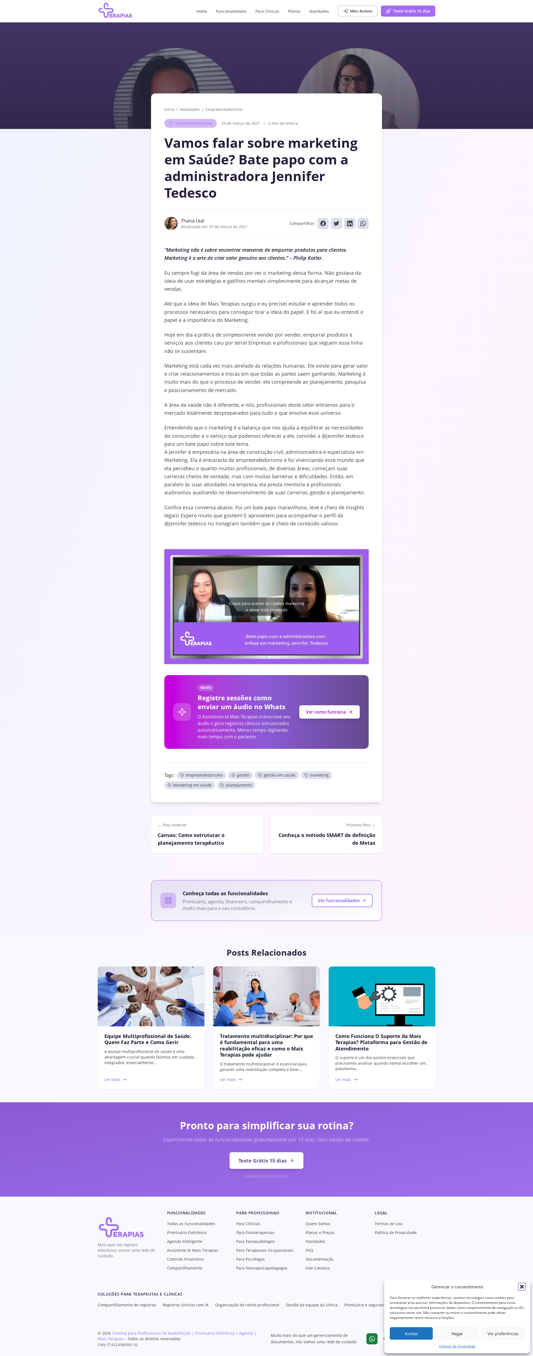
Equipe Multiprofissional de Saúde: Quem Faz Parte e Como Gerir (147, 1039)
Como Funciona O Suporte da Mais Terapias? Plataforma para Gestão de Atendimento (381, 1042)
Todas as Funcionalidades (191, 1223)
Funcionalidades (231, 11)
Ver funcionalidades (339, 900)
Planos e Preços (320, 1232)
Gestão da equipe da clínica (312, 1304)
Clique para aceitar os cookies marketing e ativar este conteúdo (266, 606)
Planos (294, 11)
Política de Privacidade (396, 1232)
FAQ (309, 1250)
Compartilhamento (184, 1268)
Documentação (319, 1259)
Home (201, 11)
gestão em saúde (279, 775)
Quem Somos (318, 1223)
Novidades (319, 11)
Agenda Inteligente (184, 1241)
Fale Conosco (318, 1268)
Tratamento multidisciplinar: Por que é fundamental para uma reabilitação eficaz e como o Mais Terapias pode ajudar (266, 1045)
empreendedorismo (204, 775)
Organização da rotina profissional (247, 1304)
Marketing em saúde (192, 785)
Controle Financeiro (185, 1259)
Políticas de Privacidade (457, 1346)
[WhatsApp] (372, 1338)
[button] (522, 1286)
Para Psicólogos (250, 1259)
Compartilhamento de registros (127, 1304)
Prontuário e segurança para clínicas (378, 1304)
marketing (319, 775)
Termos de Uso (389, 1223)
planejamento (239, 785)
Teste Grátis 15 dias (411, 11)
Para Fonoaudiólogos (255, 1241)
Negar (457, 1333)
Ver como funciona (326, 712)
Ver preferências (503, 1333)
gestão (243, 775)
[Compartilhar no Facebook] (323, 223)
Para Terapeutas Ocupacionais (264, 1250)
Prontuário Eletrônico (187, 1232)
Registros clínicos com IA (185, 1304)
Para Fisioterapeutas (255, 1232)
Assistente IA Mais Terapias (192, 1250)
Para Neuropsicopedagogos (261, 1268)
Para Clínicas (267, 11)
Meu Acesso (361, 11)
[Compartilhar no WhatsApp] (363, 223)
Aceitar (411, 1333)
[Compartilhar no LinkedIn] (349, 223)
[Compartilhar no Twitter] (336, 223)
